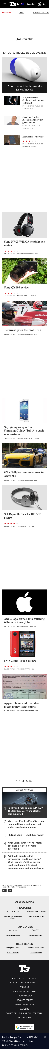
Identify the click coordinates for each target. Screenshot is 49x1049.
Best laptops (13, 930)
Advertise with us (24, 1004)
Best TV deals (13, 953)
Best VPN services (36, 916)
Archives (30, 781)
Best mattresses (35, 935)
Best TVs (35, 930)
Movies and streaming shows (13, 917)
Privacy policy (24, 996)
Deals (21, 13)
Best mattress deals (36, 947)
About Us (24, 987)
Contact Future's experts (24, 983)
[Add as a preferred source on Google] (24, 1027)
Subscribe (31, 4)
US (10, 891)
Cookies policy (24, 1000)
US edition (13, 1041)
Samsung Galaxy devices (36, 911)
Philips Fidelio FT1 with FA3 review (25, 835)
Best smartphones (13, 935)
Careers (24, 1009)
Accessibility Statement (24, 978)
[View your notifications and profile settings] (17, 4)
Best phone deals (13, 947)
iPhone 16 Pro (13, 911)
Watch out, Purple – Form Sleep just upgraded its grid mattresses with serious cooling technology (26, 824)
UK (4, 891)
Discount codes (36, 953)
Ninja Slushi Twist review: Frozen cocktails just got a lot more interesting (25, 846)
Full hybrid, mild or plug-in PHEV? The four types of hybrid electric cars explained (25, 811)
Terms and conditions (24, 991)
